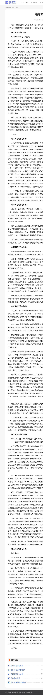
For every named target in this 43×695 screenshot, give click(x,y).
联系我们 (15, 692)
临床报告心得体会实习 (18, 682)
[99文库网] (10, 2)
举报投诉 (29, 692)
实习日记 (34, 2)
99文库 (9, 7)
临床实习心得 (15, 678)
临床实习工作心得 (17, 674)
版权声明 (22, 692)
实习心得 (24, 2)
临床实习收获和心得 (18, 670)
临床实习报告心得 (17, 666)
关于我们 (8, 692)
